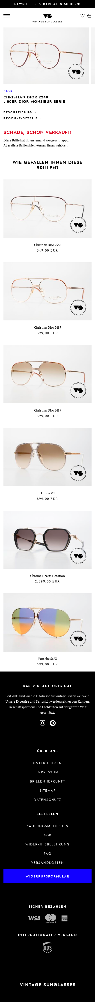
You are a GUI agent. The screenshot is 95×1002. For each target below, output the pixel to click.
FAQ (47, 853)
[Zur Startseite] (47, 16)
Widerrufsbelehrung (47, 844)
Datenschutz (47, 799)
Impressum (47, 772)
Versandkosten (47, 862)
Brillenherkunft (47, 781)
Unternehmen (47, 763)
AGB (47, 835)
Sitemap (47, 790)
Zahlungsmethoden (47, 826)
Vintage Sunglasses (47, 21)
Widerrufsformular (47, 876)
